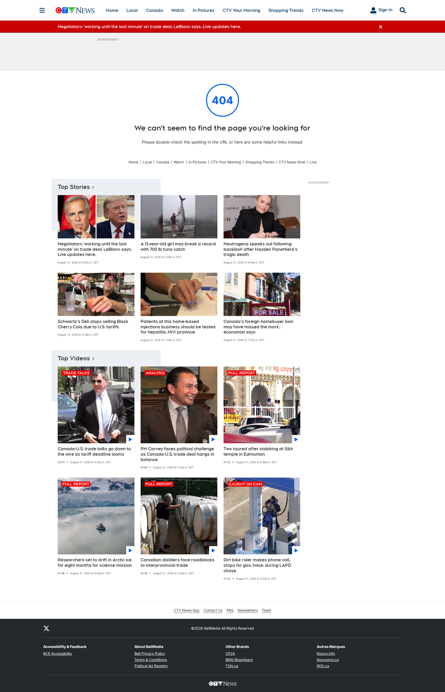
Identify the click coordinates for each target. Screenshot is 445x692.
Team (266, 610)
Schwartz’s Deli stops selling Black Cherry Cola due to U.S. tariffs (93, 324)
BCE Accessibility (57, 653)
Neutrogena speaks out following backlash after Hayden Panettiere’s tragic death (260, 249)
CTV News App (187, 610)
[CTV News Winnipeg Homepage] (75, 10)
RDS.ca (323, 666)
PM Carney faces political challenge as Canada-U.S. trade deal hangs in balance (177, 454)
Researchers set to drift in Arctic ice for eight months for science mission (95, 562)
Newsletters (248, 610)
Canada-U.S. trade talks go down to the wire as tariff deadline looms (94, 451)
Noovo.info (326, 653)
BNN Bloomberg (239, 659)
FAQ (230, 610)
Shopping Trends (286, 10)
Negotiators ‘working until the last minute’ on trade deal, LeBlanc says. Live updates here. (95, 249)
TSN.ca (232, 666)
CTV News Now (327, 10)
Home (112, 10)
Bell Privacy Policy (149, 653)
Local (132, 10)
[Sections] (42, 10)
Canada (154, 10)
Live (313, 162)
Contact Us (213, 610)
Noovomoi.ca (328, 659)
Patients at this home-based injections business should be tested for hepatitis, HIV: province (178, 327)
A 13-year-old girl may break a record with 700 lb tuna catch (178, 246)
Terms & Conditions (150, 659)
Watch (177, 10)
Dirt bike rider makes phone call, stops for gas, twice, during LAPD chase (257, 565)
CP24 (230, 653)
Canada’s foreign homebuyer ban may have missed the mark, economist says (258, 327)
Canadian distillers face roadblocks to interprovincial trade (178, 562)
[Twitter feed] (46, 628)
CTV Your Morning (241, 10)
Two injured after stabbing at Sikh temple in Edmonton (258, 451)
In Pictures (204, 10)
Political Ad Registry (151, 666)
